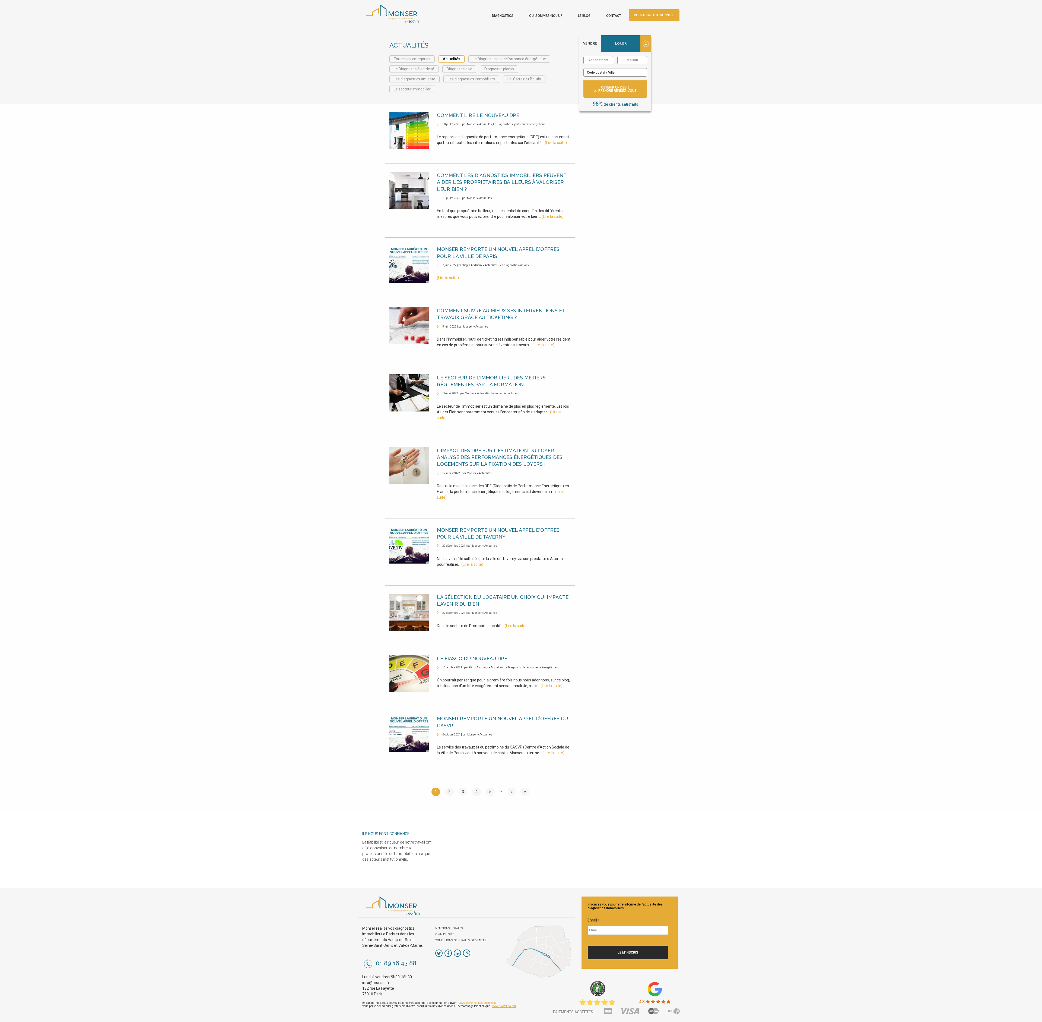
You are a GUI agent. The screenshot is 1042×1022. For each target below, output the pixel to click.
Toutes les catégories (412, 59)
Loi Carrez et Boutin (524, 79)
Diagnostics (502, 16)
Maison (632, 60)
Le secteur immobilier (412, 89)
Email (593, 921)
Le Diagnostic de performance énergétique (509, 59)
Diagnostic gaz (459, 69)
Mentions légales (449, 928)
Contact (613, 16)
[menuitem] (502, 14)
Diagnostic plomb (499, 69)
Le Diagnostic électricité (414, 69)
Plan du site (444, 934)
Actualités (451, 59)
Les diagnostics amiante (414, 79)
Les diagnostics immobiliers (471, 79)
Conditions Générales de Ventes (460, 940)
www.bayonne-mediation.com (477, 1002)
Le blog (584, 16)
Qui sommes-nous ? (545, 16)
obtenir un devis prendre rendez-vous (615, 89)
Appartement (598, 60)
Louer (621, 43)
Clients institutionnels (654, 15)
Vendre (590, 43)
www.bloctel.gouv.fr (504, 1006)
